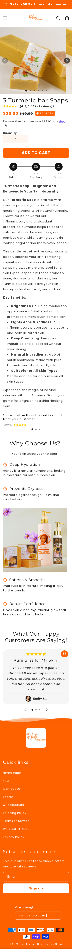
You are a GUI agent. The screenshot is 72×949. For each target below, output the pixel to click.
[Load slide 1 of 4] (38, 91)
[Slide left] (5, 61)
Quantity (10, 133)
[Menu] (5, 18)
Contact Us (12, 789)
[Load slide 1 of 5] (42, 91)
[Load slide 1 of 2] (30, 91)
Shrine (58, 944)
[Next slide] (46, 710)
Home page (12, 773)
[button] (58, 18)
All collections (14, 805)
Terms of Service (16, 821)
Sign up (36, 888)
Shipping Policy (14, 813)
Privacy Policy (13, 837)
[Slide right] (67, 61)
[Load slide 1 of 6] (46, 91)
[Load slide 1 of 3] (34, 91)
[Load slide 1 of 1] (26, 91)
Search (8, 797)
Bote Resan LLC (29, 944)
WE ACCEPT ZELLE (16, 829)
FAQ (6, 781)
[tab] (32, 429)
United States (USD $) (34, 915)
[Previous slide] (26, 710)
